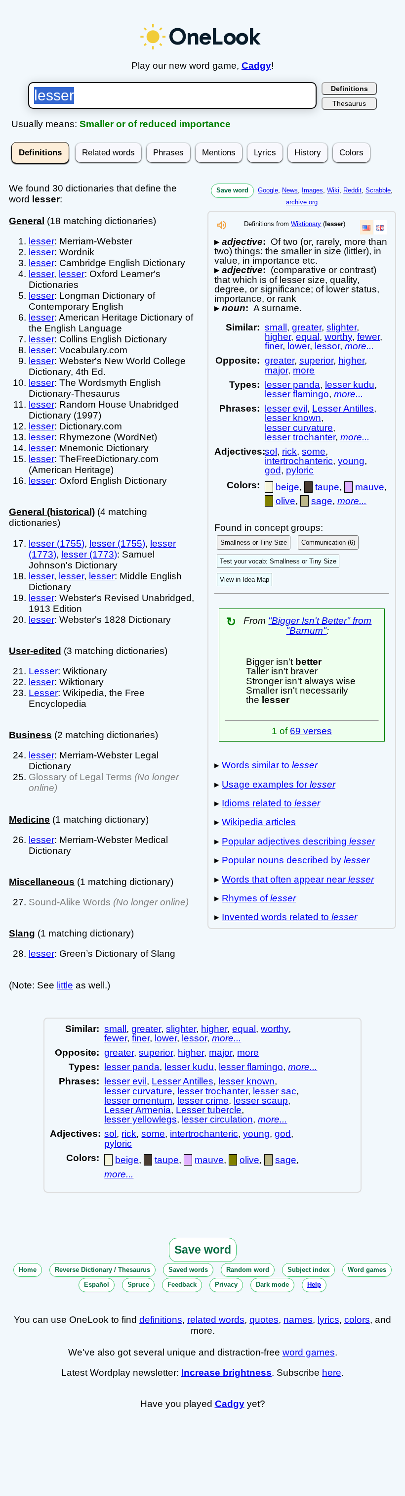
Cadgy (256, 65)
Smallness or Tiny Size (253, 542)
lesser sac (274, 1091)
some (313, 451)
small (276, 327)
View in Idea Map (244, 579)
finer (274, 346)
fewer (368, 336)
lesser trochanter (300, 437)
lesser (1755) (56, 543)
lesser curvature (299, 427)
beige (287, 487)
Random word (247, 1269)
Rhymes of (259, 898)
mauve (369, 487)
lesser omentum (138, 1100)
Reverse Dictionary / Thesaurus (102, 1269)
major (276, 370)
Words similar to (270, 765)
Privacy (226, 1284)
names (298, 1319)
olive (285, 501)
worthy (338, 336)
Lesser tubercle (209, 1110)
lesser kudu (349, 384)
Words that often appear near (298, 879)
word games (309, 1352)
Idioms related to (271, 803)
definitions (160, 1319)
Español (96, 1284)
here (331, 1372)
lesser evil (286, 408)
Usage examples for (278, 784)
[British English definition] (380, 227)
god (273, 470)
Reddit (352, 190)
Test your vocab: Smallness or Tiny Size (278, 561)
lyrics (328, 1319)
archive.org (302, 202)
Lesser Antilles (343, 408)
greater (307, 327)
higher (278, 336)
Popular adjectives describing (298, 841)
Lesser (43, 671)
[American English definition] (366, 227)
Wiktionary (306, 224)
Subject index (308, 1269)
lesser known (293, 418)
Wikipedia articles (259, 822)
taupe (327, 487)
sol (271, 451)
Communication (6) (328, 542)
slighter (341, 327)
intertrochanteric (299, 461)
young (351, 461)
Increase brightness (226, 1372)
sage (321, 501)
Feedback (182, 1284)
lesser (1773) (89, 554)
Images (312, 190)
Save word (232, 190)
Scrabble (378, 190)
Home (28, 1269)
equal (308, 336)
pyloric (300, 470)
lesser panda (292, 384)
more (304, 370)
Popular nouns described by (295, 860)
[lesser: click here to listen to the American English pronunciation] (222, 228)
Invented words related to (289, 917)
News (290, 190)
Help (314, 1284)
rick (289, 451)
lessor (327, 346)
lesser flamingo (297, 394)
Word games (367, 1269)
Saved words (188, 1269)
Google (268, 190)
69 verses (311, 731)
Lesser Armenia (137, 1110)
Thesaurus (349, 103)
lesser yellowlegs (140, 1119)
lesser (41, 241)
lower (298, 346)
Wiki (333, 190)
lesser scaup (261, 1100)
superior (316, 360)
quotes (264, 1319)
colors (357, 1319)
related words (215, 1319)
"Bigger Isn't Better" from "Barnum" (319, 625)
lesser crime (203, 1100)
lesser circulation (217, 1119)
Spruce (138, 1284)
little (65, 985)
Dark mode (272, 1284)
